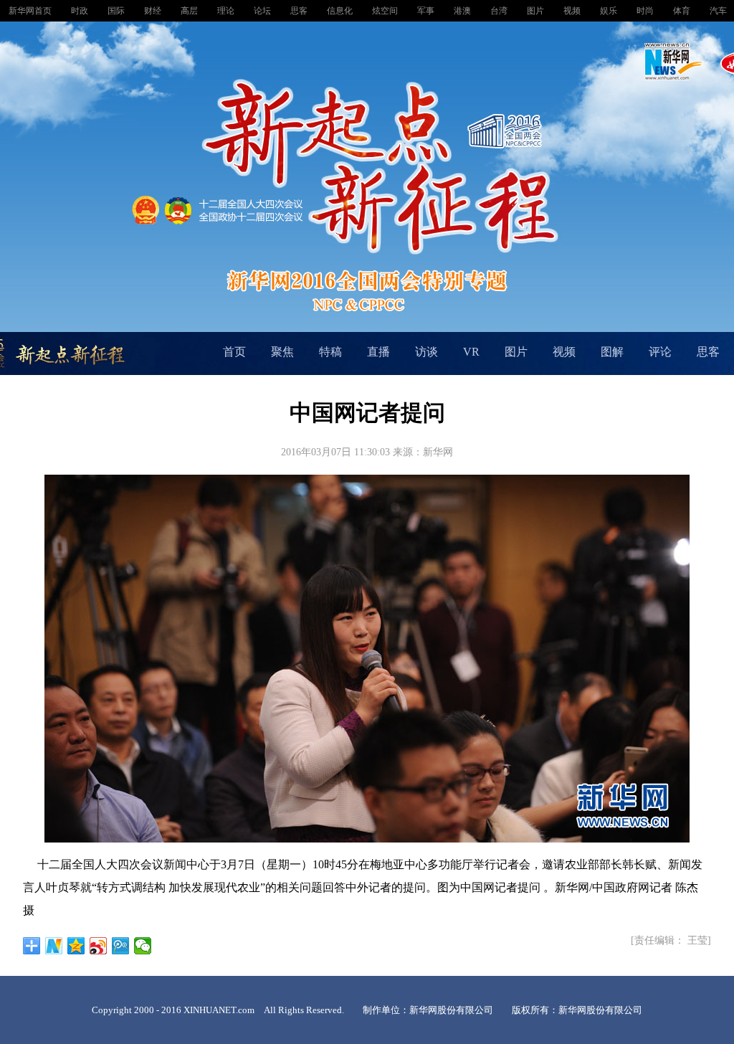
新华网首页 (31, 11)
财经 (153, 11)
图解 (612, 352)
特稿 (330, 352)
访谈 (426, 352)
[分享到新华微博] (54, 945)
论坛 (263, 11)
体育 (682, 11)
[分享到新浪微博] (99, 945)
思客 (300, 11)
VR (471, 352)
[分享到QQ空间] (76, 945)
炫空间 (386, 11)
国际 (117, 11)
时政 (80, 11)
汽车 (719, 11)
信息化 (341, 11)
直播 (378, 352)
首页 (234, 352)
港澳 (463, 11)
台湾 (500, 11)
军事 (427, 11)
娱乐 (609, 11)
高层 (190, 11)
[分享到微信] (143, 945)
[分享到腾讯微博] (121, 945)
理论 (227, 11)
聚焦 (282, 352)
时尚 (646, 11)
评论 (660, 352)
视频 (573, 11)
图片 (536, 11)
